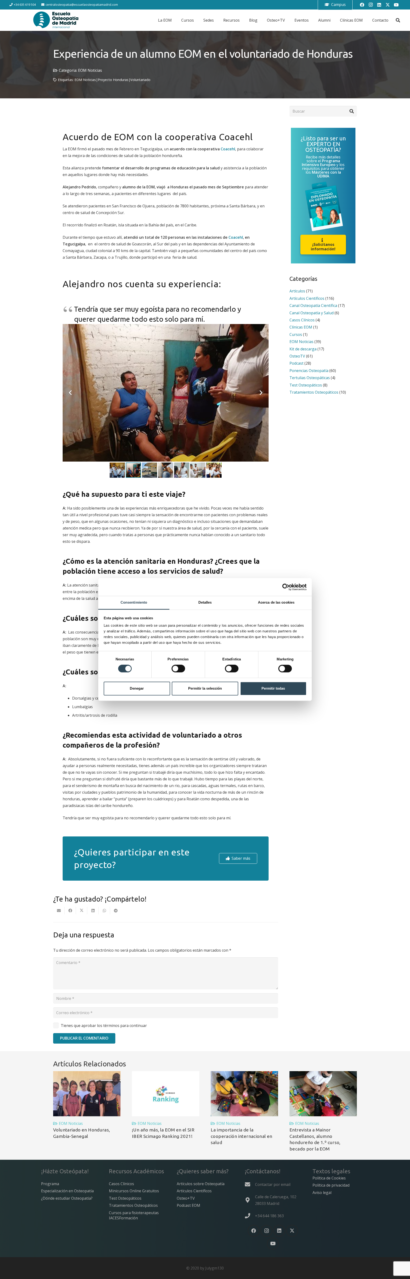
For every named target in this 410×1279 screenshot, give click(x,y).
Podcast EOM (188, 1205)
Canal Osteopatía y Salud (311, 312)
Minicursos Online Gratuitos (134, 1190)
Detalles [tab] (205, 602)
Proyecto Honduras (113, 79)
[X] (387, 4)
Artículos (297, 291)
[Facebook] (362, 4)
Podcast (296, 363)
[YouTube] (396, 4)
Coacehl (228, 149)
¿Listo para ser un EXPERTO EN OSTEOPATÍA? (323, 144)
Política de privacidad (330, 1185)
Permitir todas (273, 688)
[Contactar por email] (250, 1184)
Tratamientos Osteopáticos (313, 392)
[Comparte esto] (70, 910)
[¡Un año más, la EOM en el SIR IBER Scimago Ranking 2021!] (165, 1093)
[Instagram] (370, 4)
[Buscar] (351, 111)
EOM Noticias (90, 70)
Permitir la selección (205, 688)
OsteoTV (297, 355)
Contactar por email (272, 1184)
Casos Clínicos (302, 319)
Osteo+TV (186, 1198)
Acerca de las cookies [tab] (276, 602)
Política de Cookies (329, 1178)
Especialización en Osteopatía (67, 1190)
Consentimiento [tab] (134, 602)
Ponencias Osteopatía (308, 370)
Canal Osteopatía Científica (313, 305)
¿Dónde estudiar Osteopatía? (67, 1198)
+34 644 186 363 (269, 1215)
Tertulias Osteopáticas (309, 377)
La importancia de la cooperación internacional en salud (241, 1136)
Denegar (137, 688)
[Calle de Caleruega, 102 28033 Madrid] (250, 1200)
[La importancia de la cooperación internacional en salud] (244, 1093)
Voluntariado (140, 79)
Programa (50, 1183)
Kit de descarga (303, 348)
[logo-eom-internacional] (56, 20)
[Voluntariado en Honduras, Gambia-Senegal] (87, 1093)
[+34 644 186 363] (250, 1215)
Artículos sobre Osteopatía (200, 1183)
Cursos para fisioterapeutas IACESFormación (134, 1215)
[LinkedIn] (379, 4)
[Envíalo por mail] (59, 910)
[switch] (178, 669)
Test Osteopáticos (305, 384)
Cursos (295, 334)
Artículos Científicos (306, 298)
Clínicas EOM (300, 327)
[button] (398, 20)
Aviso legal (321, 1192)
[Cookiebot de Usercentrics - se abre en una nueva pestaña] (286, 587)
